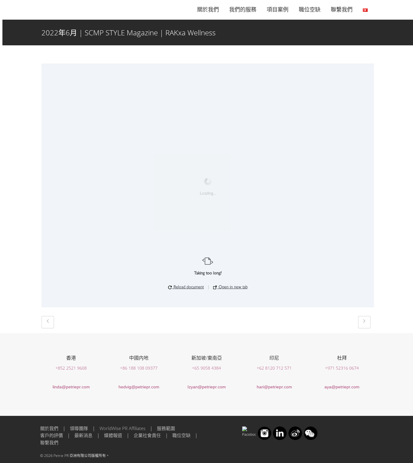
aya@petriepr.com (341, 386)
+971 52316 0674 (342, 368)
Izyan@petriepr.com (206, 386)
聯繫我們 (49, 442)
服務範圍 (166, 428)
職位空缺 (181, 435)
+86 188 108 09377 (139, 368)
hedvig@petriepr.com (139, 386)
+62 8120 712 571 (274, 368)
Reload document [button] (188, 287)
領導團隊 (79, 428)
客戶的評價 (51, 435)
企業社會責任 (147, 435)
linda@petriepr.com (71, 386)
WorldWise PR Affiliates (122, 428)
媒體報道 (113, 435)
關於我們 (49, 428)
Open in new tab (232, 287)
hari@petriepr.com (274, 386)
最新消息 (83, 435)
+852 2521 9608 (71, 368)
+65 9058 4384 (206, 368)
